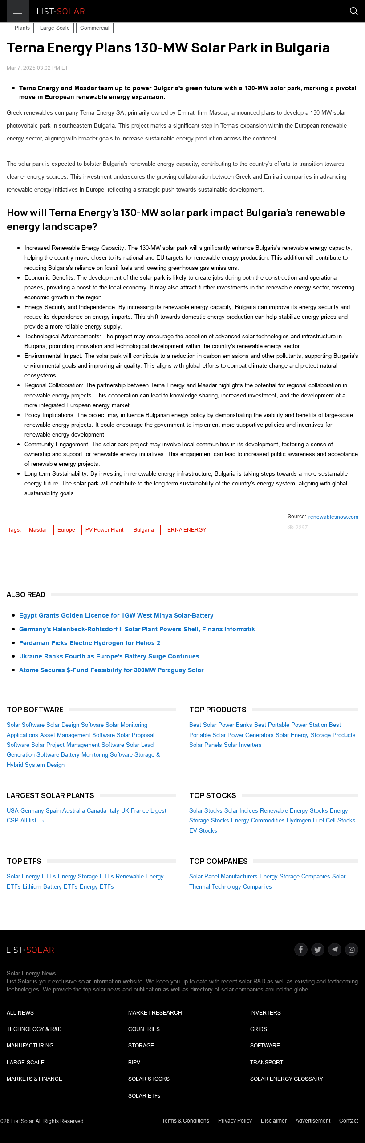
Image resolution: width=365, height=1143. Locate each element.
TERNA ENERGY (185, 530)
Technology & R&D (34, 1029)
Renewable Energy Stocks (294, 810)
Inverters (265, 1013)
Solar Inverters (243, 745)
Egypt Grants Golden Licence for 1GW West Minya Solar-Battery (116, 615)
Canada (96, 810)
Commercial (95, 28)
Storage (141, 1046)
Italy (113, 810)
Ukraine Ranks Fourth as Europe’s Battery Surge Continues (109, 656)
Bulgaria (144, 530)
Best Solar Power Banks (220, 725)
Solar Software (26, 725)
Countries (144, 1029)
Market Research (155, 1013)
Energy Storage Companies (295, 876)
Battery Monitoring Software (97, 754)
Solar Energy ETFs (31, 876)
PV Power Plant (104, 530)
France (140, 810)
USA (13, 810)
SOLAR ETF (144, 1096)
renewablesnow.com (333, 517)
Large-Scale (55, 28)
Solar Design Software (75, 725)
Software (265, 1046)
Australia (73, 810)
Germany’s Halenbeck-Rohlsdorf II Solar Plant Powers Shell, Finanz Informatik (137, 629)
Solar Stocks (206, 810)
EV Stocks (203, 830)
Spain (53, 810)
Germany (32, 810)
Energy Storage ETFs (86, 876)
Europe (66, 530)
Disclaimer (274, 1121)
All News (20, 1013)
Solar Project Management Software (77, 745)
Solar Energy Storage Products (316, 735)
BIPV (134, 1062)
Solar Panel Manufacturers (223, 876)
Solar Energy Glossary (286, 1079)
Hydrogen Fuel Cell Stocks (321, 820)
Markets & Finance (34, 1079)
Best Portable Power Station (290, 725)
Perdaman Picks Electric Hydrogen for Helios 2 (89, 642)
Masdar (38, 530)
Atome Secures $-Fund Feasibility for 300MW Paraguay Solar (111, 670)
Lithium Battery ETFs (50, 886)
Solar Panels (205, 745)
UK (125, 810)
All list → (32, 820)
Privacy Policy (235, 1121)
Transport (266, 1062)
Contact (348, 1121)
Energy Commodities (258, 820)
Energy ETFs (97, 886)
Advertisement (313, 1121)
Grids (258, 1029)
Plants (22, 28)
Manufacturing (30, 1046)
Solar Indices (241, 810)
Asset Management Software (77, 735)
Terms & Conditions (185, 1121)
